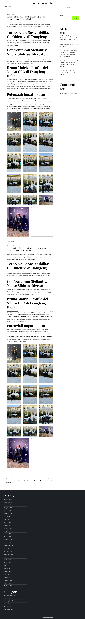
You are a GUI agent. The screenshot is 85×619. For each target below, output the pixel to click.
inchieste (6, 604)
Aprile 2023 (7, 510)
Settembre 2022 (8, 519)
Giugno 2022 (8, 528)
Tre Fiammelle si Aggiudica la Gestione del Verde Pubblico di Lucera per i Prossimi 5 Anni (68, 37)
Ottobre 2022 (8, 516)
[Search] (79, 7)
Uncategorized (10, 241)
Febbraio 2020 (8, 586)
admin (9, 14)
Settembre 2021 (8, 554)
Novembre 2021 (8, 548)
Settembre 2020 (8, 574)
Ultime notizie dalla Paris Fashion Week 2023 (69, 45)
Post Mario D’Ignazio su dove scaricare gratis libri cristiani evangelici (68, 72)
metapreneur (7, 606)
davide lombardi (9, 598)
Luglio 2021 (7, 560)
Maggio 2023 (8, 508)
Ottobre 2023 (8, 502)
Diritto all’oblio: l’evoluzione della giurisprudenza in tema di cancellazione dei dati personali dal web (69, 63)
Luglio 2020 (7, 577)
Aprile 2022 (7, 534)
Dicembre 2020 (8, 571)
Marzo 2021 (7, 568)
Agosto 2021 (7, 557)
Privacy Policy (8, 6)
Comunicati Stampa (9, 595)
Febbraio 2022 (8, 539)
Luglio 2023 (7, 505)
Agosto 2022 (8, 522)
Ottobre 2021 (8, 551)
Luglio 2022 (7, 525)
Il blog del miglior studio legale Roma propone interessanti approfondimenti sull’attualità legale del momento (68, 53)
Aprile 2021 (7, 565)
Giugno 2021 (7, 562)
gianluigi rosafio (9, 601)
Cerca (61, 15)
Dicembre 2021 (8, 545)
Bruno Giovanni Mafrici (12, 79)
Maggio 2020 (8, 580)
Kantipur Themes (48, 617)
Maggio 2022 (8, 531)
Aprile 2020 (7, 583)
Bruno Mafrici (10, 104)
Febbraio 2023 (8, 513)
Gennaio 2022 (8, 542)
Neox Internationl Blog (42, 3)
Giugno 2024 (8, 499)
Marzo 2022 (7, 536)
